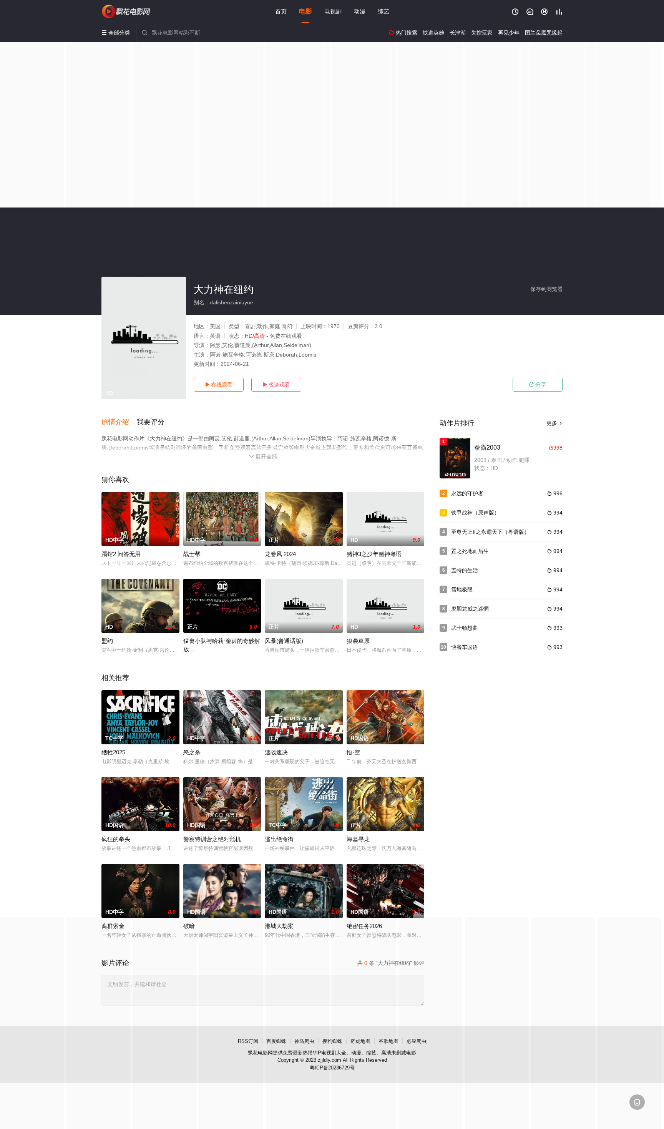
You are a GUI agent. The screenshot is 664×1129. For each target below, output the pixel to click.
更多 (554, 423)
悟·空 (353, 752)
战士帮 (192, 554)
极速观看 (276, 385)
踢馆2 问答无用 (121, 554)
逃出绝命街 (279, 839)
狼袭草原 (358, 641)
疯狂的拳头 (115, 839)
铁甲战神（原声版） (475, 513)
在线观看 (218, 385)
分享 (537, 385)
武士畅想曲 (464, 628)
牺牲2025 (113, 752)
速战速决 (276, 752)
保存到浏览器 (546, 289)
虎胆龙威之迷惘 (470, 609)
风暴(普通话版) (284, 641)
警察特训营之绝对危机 (212, 839)
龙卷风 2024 (280, 554)
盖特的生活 (464, 570)
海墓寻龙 (358, 839)
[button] (119, 422)
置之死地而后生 (470, 551)
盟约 (107, 641)
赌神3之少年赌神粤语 (374, 554)
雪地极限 (462, 589)
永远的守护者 (467, 493)
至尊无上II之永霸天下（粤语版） (490, 532)
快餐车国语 (464, 647)
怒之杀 (192, 752)
